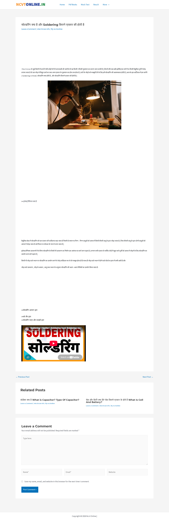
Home (62, 4)
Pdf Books (73, 4)
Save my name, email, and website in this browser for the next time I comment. (56, 481)
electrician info (43, 29)
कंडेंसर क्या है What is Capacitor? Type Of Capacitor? (49, 399)
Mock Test (85, 4)
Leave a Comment (28, 29)
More (105, 4)
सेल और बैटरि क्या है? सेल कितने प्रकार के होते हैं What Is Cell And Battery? (114, 401)
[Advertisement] (84, 50)
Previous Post (22, 377)
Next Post (148, 377)
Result (96, 4)
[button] (108, 4)
